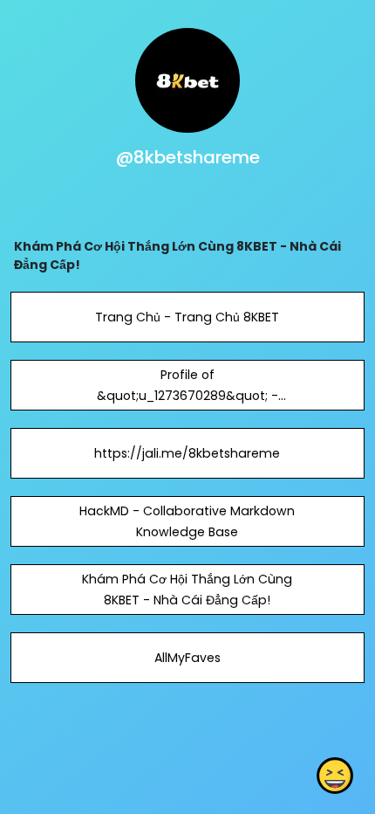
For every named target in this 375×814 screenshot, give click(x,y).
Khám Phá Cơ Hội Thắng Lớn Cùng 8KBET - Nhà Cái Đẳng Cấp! (187, 589)
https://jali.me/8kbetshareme (187, 453)
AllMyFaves (187, 657)
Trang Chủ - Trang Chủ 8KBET (187, 317)
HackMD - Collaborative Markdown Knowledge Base (187, 521)
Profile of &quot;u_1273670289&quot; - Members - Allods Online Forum (187, 395)
